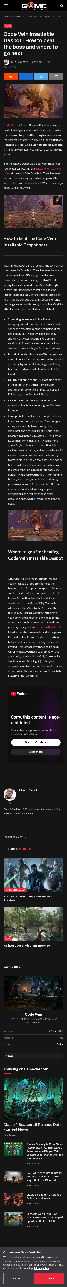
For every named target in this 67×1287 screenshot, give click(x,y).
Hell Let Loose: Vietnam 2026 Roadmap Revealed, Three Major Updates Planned (44, 1177)
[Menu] (6, 6)
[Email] (56, 76)
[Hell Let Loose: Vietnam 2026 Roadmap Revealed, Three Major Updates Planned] (13, 1178)
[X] (41, 76)
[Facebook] (26, 76)
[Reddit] (11, 76)
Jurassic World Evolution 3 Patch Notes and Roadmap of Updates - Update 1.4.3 (44, 1218)
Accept (49, 1278)
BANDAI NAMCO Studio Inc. (24, 1019)
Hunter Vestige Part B (47, 627)
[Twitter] (9, 802)
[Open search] (61, 6)
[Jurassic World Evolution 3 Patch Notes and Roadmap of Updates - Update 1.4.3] (13, 1219)
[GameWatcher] (34, 6)
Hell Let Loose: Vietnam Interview (27, 945)
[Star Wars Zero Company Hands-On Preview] (33, 875)
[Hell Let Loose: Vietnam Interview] (33, 924)
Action (59, 1044)
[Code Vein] (33, 993)
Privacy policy (41, 1268)
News (8, 26)
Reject (18, 1278)
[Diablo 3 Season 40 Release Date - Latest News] (13, 1199)
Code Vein (10, 125)
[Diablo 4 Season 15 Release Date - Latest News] (33, 1099)
